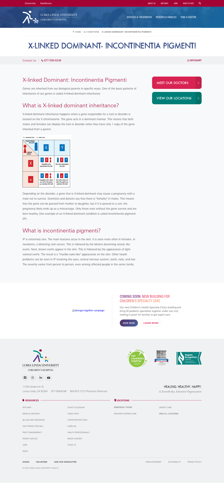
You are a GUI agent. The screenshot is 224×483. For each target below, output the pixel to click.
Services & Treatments (139, 17)
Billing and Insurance (34, 420)
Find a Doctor (188, 17)
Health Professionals (78, 432)
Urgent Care (165, 407)
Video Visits (73, 414)
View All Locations (168, 414)
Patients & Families (166, 17)
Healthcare (46, 3)
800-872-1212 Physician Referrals (88, 391)
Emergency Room (123, 407)
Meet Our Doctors (172, 83)
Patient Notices (30, 438)
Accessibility (174, 462)
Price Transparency (32, 432)
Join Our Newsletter (65, 462)
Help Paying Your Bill (33, 426)
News (25, 451)
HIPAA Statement (154, 462)
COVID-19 (72, 445)
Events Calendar (76, 407)
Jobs (175, 3)
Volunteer (41, 462)
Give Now (129, 323)
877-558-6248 (58, 391)
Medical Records (31, 414)
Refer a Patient (75, 438)
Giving (26, 462)
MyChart (164, 3)
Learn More (150, 323)
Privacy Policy (195, 462)
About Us (151, 3)
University (30, 3)
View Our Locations (174, 98)
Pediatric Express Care (125, 414)
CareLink (72, 426)
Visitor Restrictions (77, 420)
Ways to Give (188, 3)
